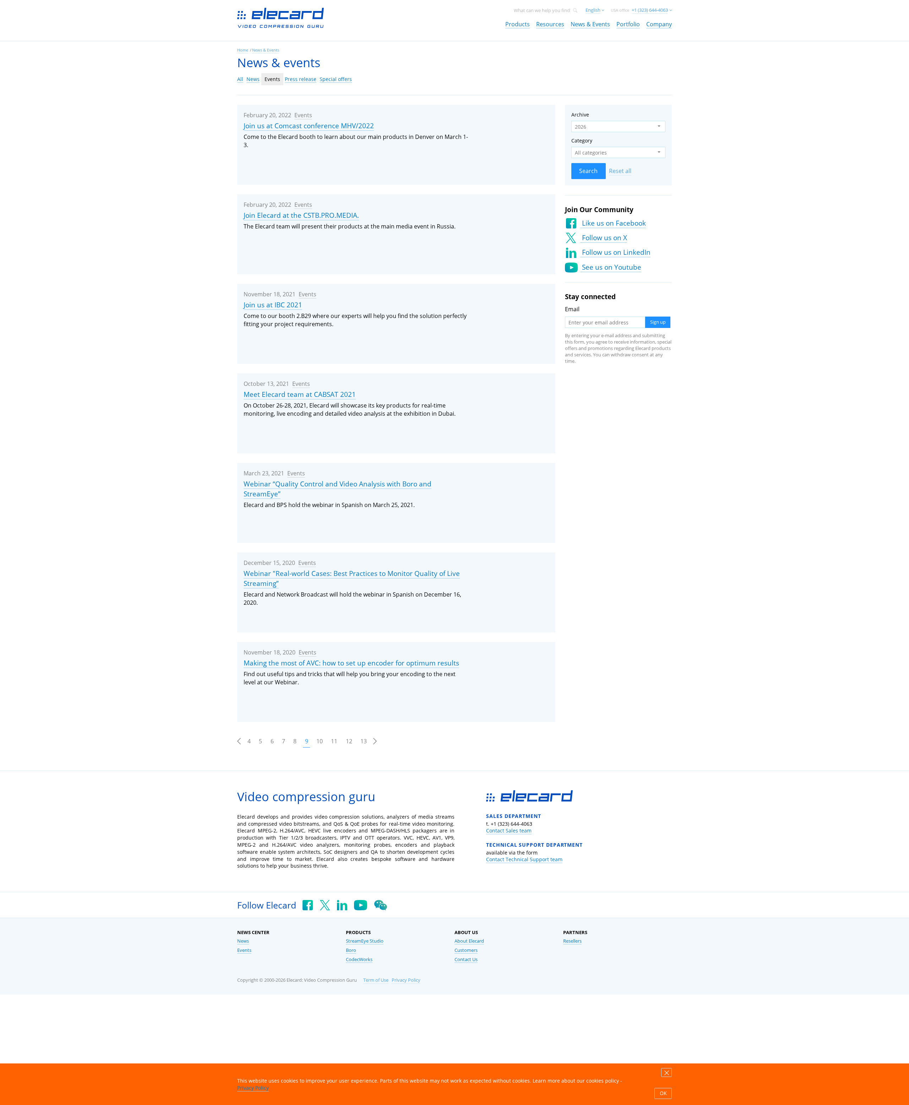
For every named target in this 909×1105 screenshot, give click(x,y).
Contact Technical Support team (524, 859)
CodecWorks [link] (359, 959)
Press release (300, 79)
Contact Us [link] (466, 959)
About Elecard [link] (469, 941)
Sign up (658, 322)
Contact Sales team (509, 830)
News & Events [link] (590, 24)
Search (588, 171)
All (240, 79)
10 (319, 741)
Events (272, 79)
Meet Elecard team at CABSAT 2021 (300, 394)
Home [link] (242, 50)
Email (572, 309)
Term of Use (375, 980)
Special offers (336, 79)
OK (663, 1093)
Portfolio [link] (628, 24)
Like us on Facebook (613, 223)
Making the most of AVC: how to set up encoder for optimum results (351, 663)
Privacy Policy (406, 980)
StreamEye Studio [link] (364, 941)
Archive (580, 114)
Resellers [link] (572, 941)
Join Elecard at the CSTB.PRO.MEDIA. (301, 215)
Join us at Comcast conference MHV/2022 (309, 125)
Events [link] (244, 950)
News (253, 79)
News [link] (243, 941)
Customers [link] (466, 950)
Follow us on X (603, 237)
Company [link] (659, 24)
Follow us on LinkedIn (615, 252)
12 (349, 741)
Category (581, 140)
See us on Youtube (610, 267)
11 (334, 741)
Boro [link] (351, 950)
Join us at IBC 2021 (273, 304)
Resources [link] (550, 24)
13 (363, 741)
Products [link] (517, 24)
